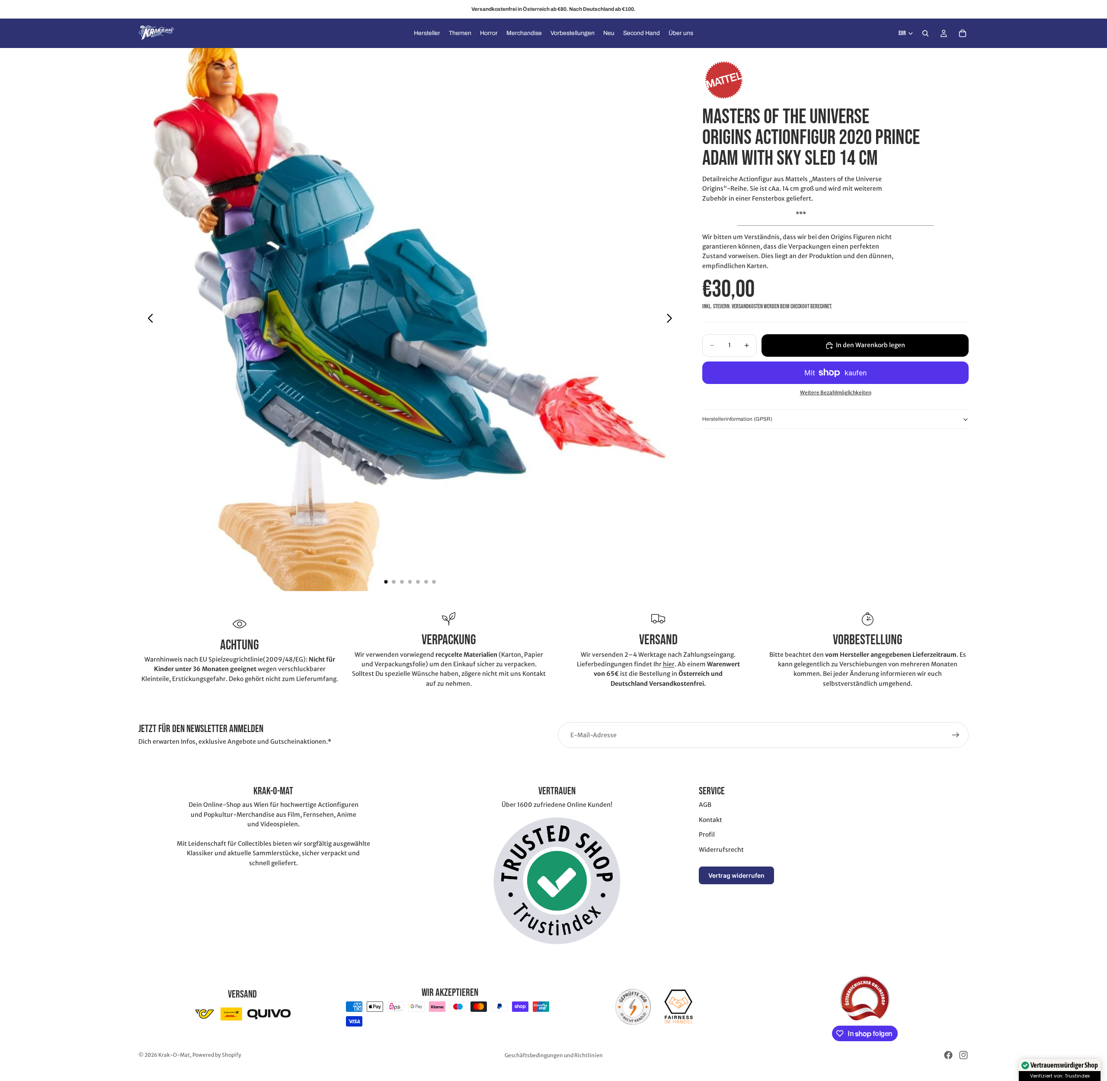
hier (669, 664)
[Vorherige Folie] (148, 319)
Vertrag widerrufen (736, 875)
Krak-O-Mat (174, 1055)
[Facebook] (948, 1055)
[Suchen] (925, 33)
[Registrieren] (956, 735)
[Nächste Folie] (671, 319)
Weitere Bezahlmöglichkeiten (835, 393)
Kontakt (710, 820)
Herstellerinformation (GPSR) (737, 419)
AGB (705, 805)
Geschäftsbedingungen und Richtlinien (554, 1055)
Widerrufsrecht (721, 850)
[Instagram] (963, 1055)
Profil (707, 834)
